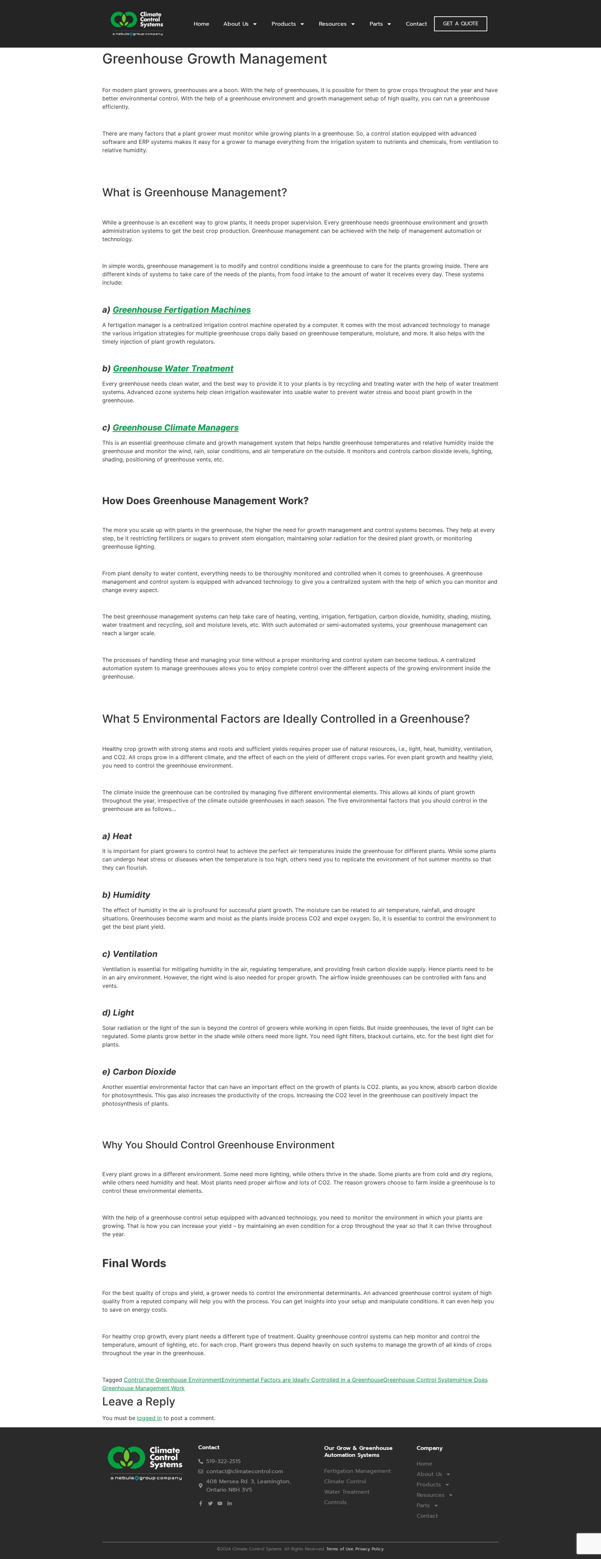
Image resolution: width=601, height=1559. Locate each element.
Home (201, 24)
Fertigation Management (357, 1471)
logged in (149, 1417)
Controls (335, 1502)
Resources (333, 24)
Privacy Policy (369, 1549)
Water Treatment (347, 1492)
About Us (236, 24)
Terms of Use (339, 1549)
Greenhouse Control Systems (421, 1379)
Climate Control (345, 1481)
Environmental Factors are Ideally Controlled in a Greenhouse (302, 1379)
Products (284, 24)
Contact (416, 24)
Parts (376, 24)
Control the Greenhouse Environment (173, 1379)
